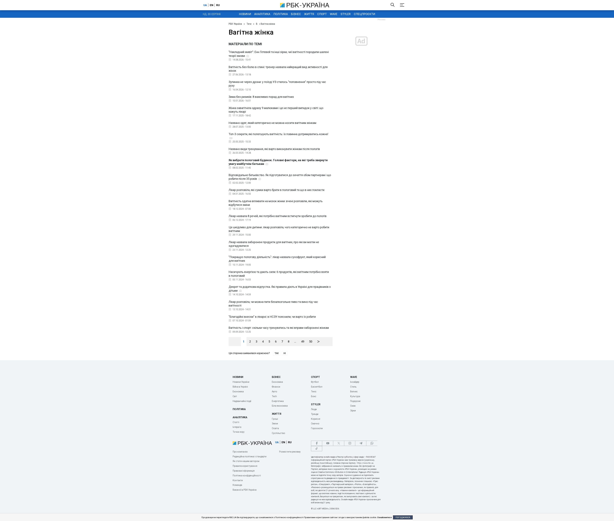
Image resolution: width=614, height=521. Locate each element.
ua (205, 5)
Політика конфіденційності (247, 475)
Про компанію (240, 451)
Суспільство (278, 433)
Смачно (315, 423)
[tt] (316, 448)
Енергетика (278, 401)
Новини (245, 14)
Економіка (238, 391)
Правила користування (245, 466)
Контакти (238, 480)
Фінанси (276, 386)
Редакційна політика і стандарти (249, 456)
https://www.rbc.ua (365, 463)
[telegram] (360, 443)
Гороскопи (317, 428)
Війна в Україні (240, 386)
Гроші (275, 419)
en (211, 5)
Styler (346, 14)
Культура (355, 396)
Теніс (313, 391)
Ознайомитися (384, 517)
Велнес (354, 391)
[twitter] (338, 443)
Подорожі (355, 401)
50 (310, 341)
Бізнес (296, 14)
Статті (236, 422)
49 (302, 341)
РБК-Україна (235, 24)
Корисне (315, 419)
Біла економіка (280, 405)
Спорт (322, 14)
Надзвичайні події (242, 401)
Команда (237, 485)
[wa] (371, 443)
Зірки (353, 410)
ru (218, 5)
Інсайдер (354, 382)
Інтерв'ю (237, 427)
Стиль (353, 386)
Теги (249, 24)
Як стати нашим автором (246, 461)
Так (277, 353)
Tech (274, 396)
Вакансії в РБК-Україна (244, 490)
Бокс (313, 396)
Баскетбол (316, 386)
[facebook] (316, 443)
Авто (274, 391)
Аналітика (262, 14)
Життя (309, 14)
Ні (284, 353)
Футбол (315, 382)
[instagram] (349, 443)
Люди (314, 409)
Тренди (314, 414)
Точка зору (238, 432)
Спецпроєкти (364, 14)
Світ (235, 396)
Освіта (275, 428)
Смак (353, 405)
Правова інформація (244, 470)
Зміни (275, 423)
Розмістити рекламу (290, 451)
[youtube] (327, 443)
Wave (333, 14)
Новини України (241, 382)
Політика (280, 14)
